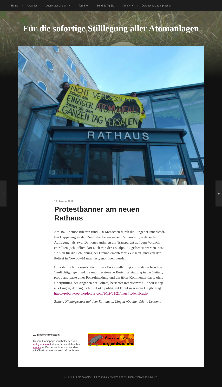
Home (14, 5)
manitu (37, 347)
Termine (83, 5)
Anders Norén (149, 376)
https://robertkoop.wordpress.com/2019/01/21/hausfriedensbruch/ (101, 293)
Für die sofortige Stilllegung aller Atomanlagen (111, 28)
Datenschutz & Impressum (157, 5)
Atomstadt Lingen (56, 5)
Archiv (126, 5)
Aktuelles (32, 5)
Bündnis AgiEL (105, 5)
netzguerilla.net (42, 344)
